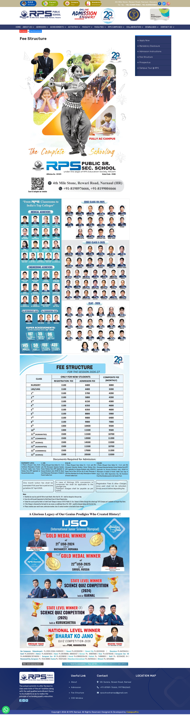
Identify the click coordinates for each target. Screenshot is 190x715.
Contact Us (166, 27)
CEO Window (77, 698)
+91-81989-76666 (108, 687)
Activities (73, 27)
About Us (27, 27)
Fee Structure (35, 31)
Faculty (86, 27)
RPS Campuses (115, 27)
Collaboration (133, 27)
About (74, 682)
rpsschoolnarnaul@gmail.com (114, 693)
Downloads (150, 27)
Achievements (57, 27)
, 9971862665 (123, 687)
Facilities (99, 27)
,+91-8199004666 (149, 5)
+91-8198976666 (133, 5)
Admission (41, 27)
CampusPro (132, 712)
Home (18, 27)
